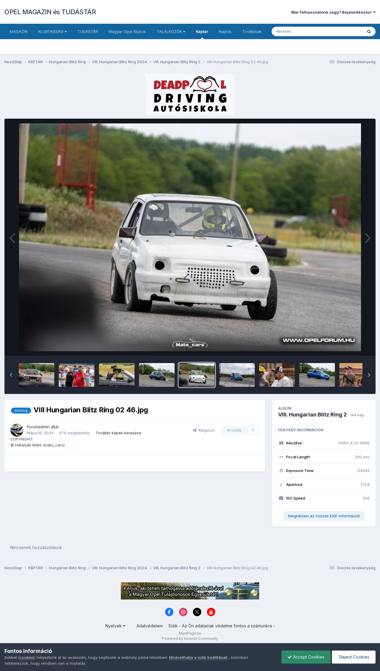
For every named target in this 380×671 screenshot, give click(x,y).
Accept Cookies (308, 656)
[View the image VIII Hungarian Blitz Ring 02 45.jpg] (237, 375)
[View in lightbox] (190, 237)
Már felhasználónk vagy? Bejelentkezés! (332, 12)
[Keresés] (369, 31)
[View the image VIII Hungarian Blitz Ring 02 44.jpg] (277, 375)
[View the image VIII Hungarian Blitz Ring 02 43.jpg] (317, 375)
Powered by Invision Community (190, 638)
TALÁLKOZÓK (170, 31)
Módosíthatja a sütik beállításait (198, 657)
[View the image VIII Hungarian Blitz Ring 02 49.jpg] (76, 375)
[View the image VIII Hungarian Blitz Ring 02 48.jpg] (116, 375)
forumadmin (38, 426)
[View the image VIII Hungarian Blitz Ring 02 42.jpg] (357, 375)
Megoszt (205, 430)
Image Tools (351, 345)
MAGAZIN (19, 31)
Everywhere (344, 31)
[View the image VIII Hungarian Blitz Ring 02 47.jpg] (157, 375)
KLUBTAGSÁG (51, 31)
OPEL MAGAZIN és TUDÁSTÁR (50, 12)
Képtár (202, 31)
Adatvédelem (150, 625)
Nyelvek (114, 625)
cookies (27, 657)
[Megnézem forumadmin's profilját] (16, 430)
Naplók (225, 31)
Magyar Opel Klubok (127, 31)
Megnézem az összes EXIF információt (324, 515)
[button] (11, 374)
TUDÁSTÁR (87, 31)
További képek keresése (118, 432)
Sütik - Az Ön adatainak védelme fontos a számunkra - (221, 625)
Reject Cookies (353, 656)
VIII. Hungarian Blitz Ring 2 (312, 414)
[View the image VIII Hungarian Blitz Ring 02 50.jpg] (36, 375)
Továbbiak (252, 31)
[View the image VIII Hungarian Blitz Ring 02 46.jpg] (197, 375)
